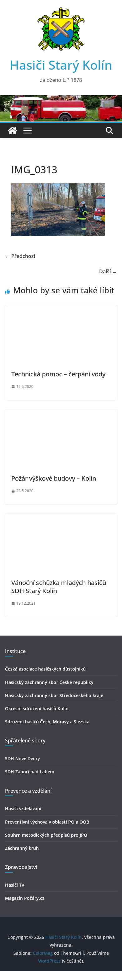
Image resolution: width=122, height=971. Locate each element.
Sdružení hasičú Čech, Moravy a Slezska (47, 722)
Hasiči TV (14, 885)
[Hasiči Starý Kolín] (61, 99)
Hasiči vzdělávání (23, 808)
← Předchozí (20, 256)
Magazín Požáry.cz (24, 898)
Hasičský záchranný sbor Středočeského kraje (54, 695)
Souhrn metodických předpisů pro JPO (46, 835)
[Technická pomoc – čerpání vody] (61, 309)
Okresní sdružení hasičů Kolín (37, 708)
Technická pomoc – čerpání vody (58, 374)
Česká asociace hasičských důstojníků (45, 669)
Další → (108, 271)
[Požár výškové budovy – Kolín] (61, 413)
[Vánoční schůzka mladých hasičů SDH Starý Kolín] (61, 518)
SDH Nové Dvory (22, 758)
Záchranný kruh (22, 848)
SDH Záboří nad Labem (29, 772)
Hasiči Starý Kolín (61, 64)
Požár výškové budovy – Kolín (53, 478)
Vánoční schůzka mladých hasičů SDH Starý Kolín (58, 586)
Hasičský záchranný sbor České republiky (49, 682)
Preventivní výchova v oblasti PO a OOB (47, 822)
